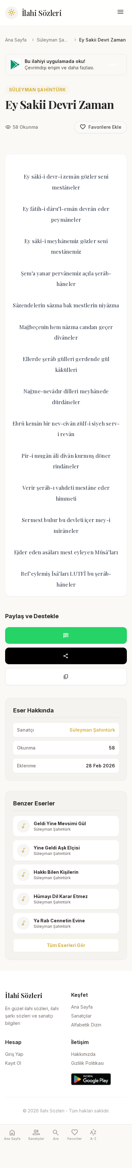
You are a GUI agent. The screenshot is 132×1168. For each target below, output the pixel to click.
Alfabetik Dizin (86, 1024)
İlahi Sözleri (42, 13)
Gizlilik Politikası (87, 1063)
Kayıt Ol (13, 1063)
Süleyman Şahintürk (53, 39)
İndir (113, 64)
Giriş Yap (14, 1054)
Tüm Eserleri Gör (66, 945)
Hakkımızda (83, 1054)
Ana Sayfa (16, 39)
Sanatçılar (81, 1015)
